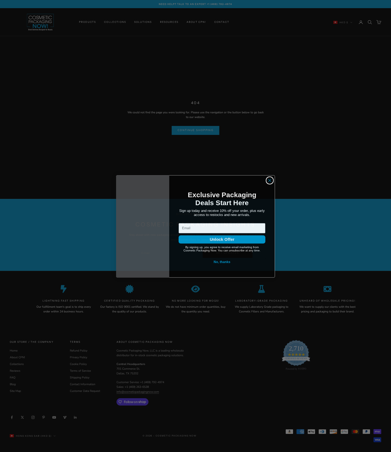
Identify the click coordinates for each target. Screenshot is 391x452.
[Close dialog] (269, 180)
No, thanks (222, 263)
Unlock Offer (222, 240)
